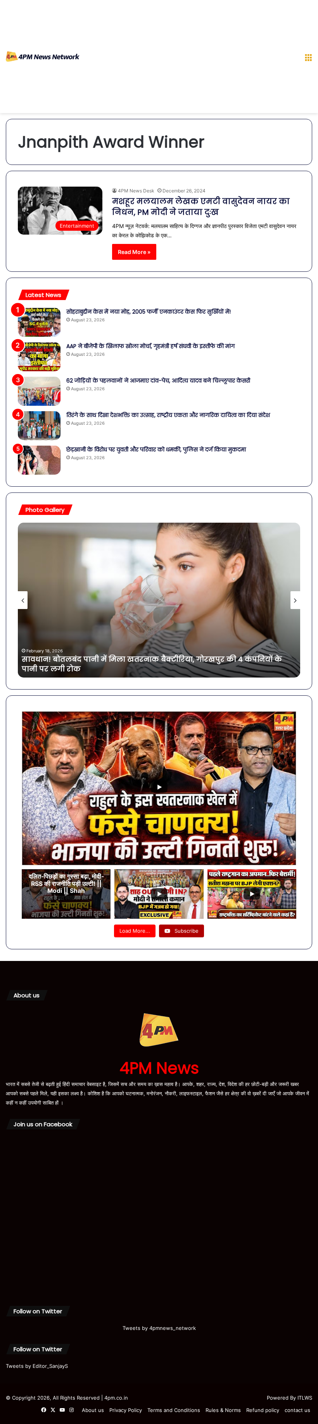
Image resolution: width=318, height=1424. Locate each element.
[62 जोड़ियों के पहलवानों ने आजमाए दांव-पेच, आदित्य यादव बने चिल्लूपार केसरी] (39, 391)
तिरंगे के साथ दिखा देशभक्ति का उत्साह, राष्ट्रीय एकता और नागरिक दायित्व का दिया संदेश (168, 415)
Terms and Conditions (173, 1410)
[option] (159, 600)
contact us (297, 1410)
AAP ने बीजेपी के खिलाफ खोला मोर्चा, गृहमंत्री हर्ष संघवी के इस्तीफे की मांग (150, 346)
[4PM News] (43, 56)
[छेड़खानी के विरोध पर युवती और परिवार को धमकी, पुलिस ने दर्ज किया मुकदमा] (39, 460)
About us (93, 1410)
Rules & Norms (223, 1410)
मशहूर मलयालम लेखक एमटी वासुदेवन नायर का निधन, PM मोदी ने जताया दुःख (201, 207)
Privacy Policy (125, 1410)
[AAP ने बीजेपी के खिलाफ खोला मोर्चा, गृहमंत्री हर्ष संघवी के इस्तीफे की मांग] (39, 356)
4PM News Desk (136, 191)
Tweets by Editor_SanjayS (37, 1366)
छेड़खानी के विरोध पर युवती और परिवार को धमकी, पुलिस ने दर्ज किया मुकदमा (156, 449)
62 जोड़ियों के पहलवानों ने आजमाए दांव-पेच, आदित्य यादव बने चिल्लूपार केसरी (158, 380)
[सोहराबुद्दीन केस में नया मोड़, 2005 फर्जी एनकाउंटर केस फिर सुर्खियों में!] (39, 322)
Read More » (134, 252)
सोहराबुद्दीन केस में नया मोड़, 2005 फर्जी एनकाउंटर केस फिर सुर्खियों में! (149, 312)
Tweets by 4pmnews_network (159, 1328)
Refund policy (262, 1410)
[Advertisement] (189, 58)
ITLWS (304, 1398)
